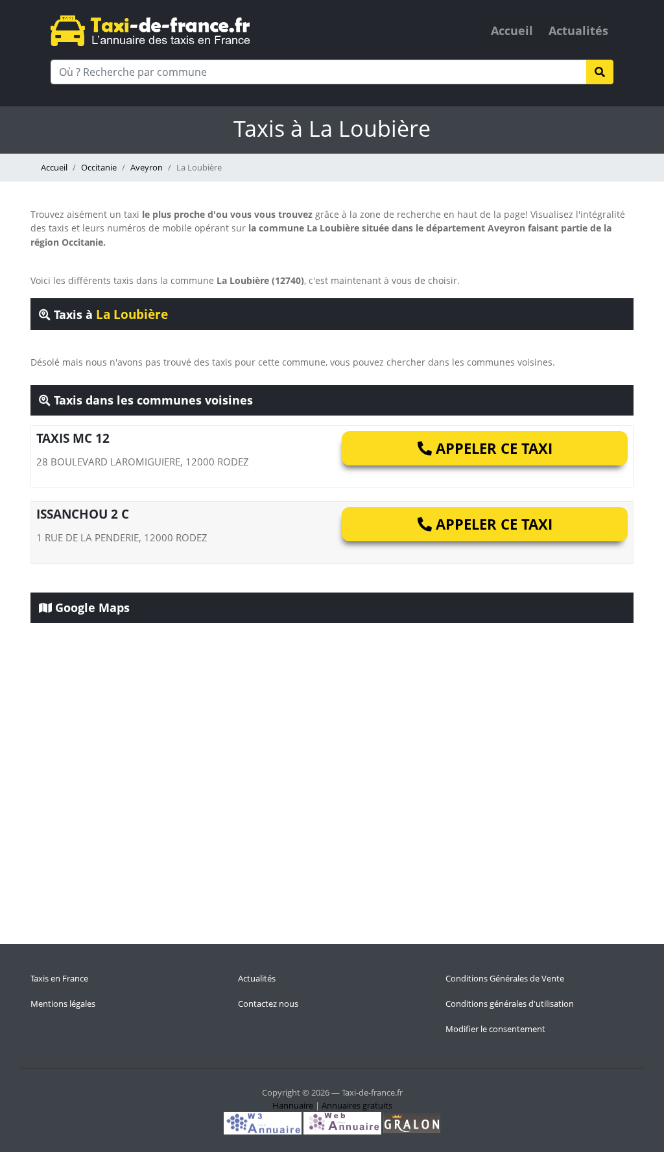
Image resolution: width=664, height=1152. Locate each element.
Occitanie (99, 167)
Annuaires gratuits (357, 1105)
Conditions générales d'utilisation (509, 1003)
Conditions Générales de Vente (504, 978)
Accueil (512, 30)
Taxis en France (59, 978)
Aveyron (146, 167)
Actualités (578, 30)
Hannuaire (292, 1105)
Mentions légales (62, 1003)
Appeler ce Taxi (492, 448)
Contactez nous (268, 1003)
